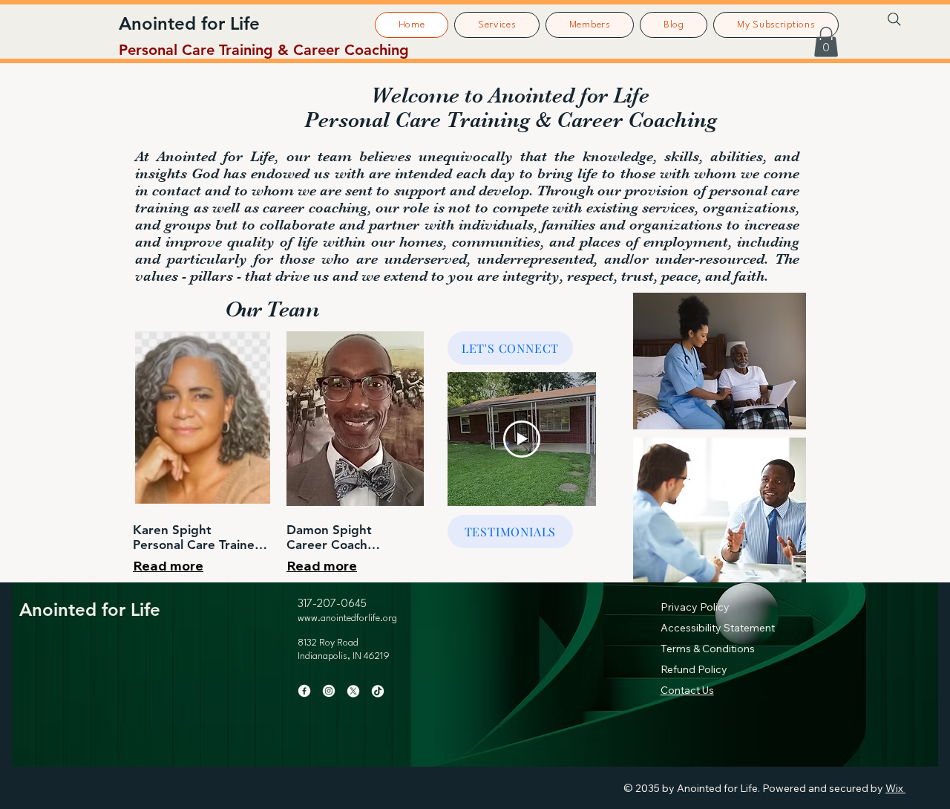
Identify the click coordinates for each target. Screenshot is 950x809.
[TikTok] (377, 690)
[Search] (894, 19)
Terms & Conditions (708, 648)
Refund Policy (694, 669)
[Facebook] (304, 690)
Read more (168, 565)
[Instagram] (328, 690)
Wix (894, 788)
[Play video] (521, 439)
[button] (826, 42)
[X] (353, 690)
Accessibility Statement (718, 627)
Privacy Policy (695, 607)
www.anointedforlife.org (347, 618)
